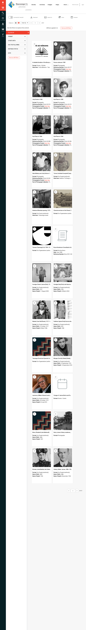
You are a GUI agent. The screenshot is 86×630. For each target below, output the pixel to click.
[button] (48, 17)
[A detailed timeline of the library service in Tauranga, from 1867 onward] (41, 50)
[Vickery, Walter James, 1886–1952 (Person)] (63, 457)
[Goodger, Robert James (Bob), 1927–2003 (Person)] (41, 272)
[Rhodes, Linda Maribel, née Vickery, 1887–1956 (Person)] (41, 457)
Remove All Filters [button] (66, 28)
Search (3, 14)
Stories (33, 4)
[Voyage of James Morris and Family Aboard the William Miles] (63, 383)
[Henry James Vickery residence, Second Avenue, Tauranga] (63, 420)
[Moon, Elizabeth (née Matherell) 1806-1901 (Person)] (41, 420)
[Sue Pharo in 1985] (63, 87)
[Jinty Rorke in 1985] (41, 87)
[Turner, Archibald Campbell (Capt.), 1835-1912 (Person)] (63, 161)
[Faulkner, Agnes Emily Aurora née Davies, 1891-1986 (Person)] (63, 309)
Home (3, 4)
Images (50, 4)
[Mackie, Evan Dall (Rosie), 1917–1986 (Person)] (41, 309)
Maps (57, 4)
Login (3, 25)
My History (3, 20)
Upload (2, 31)
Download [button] (34, 17)
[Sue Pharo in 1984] (41, 124)
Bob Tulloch (69, 69)
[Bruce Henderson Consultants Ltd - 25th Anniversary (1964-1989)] (63, 235)
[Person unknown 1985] (63, 50)
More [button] (3, 36)
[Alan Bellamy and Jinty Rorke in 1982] (41, 161)
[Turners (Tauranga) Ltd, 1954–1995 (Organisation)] (41, 235)
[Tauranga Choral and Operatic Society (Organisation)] (41, 346)
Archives (42, 4)
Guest (77, 4)
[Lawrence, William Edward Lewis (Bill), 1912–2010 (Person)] (41, 383)
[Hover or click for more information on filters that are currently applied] (57, 28)
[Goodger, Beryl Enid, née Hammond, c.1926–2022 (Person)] (63, 272)
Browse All (3, 9)
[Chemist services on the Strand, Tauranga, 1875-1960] (63, 198)
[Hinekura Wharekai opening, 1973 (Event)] (41, 198)
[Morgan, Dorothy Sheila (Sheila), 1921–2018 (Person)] (63, 346)
